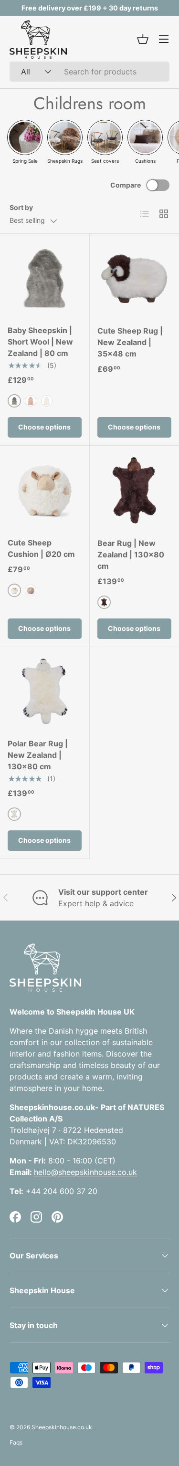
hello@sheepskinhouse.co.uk (85, 1172)
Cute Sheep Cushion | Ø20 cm (41, 548)
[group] (24, 142)
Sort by (21, 207)
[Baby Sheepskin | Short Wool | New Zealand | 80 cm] (45, 278)
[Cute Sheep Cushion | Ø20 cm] (45, 490)
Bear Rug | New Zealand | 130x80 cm (130, 554)
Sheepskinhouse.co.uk (62, 1427)
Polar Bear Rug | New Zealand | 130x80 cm (38, 755)
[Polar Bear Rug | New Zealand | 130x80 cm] (45, 692)
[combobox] (89, 72)
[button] (142, 39)
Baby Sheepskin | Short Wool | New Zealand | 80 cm (40, 341)
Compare (125, 185)
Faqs (16, 1442)
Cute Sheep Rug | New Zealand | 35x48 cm (130, 342)
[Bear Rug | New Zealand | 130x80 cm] (134, 490)
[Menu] (163, 39)
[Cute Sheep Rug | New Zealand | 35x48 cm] (134, 278)
